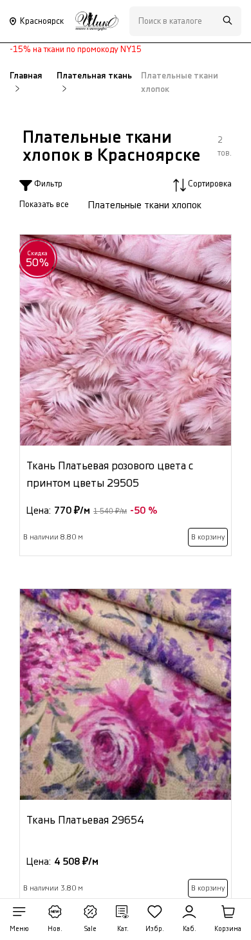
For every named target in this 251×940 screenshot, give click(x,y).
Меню (19, 929)
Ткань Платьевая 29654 (85, 820)
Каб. (189, 929)
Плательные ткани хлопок (144, 205)
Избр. (154, 929)
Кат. (123, 929)
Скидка (38, 259)
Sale (90, 929)
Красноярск (42, 21)
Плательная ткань (94, 75)
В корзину (208, 537)
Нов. (55, 929)
